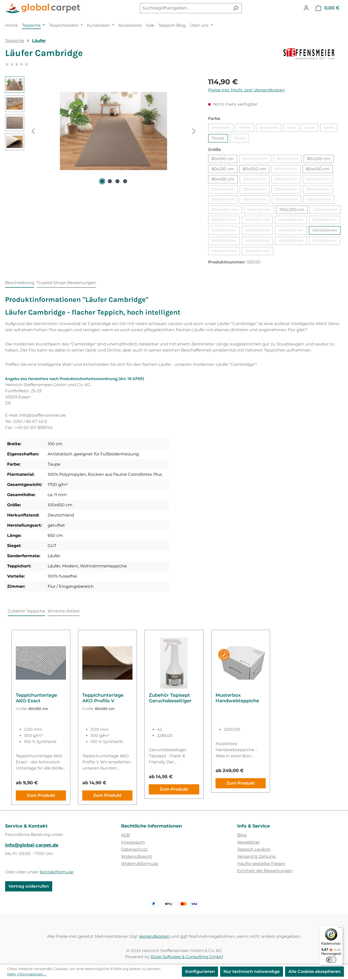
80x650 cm (224, 190)
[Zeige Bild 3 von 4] (117, 181)
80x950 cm (288, 200)
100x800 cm (292, 241)
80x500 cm (256, 180)
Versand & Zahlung (256, 856)
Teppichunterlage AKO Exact (36, 698)
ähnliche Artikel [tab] (63, 611)
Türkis (241, 139)
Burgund (270, 128)
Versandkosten (154, 936)
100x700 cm (225, 241)
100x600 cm (292, 231)
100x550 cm (259, 231)
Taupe (220, 139)
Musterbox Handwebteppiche (237, 698)
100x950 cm (259, 251)
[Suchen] (236, 8)
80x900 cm (256, 200)
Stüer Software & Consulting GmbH (187, 956)
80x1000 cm (257, 159)
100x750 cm (259, 241)
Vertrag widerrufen (28, 886)
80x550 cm (288, 180)
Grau (293, 128)
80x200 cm (318, 158)
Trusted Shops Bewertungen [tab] (66, 282)
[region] (101, 131)
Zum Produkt (41, 795)
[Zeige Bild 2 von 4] (110, 181)
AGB (125, 835)
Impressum (133, 842)
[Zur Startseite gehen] (43, 8)
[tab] (19, 283)
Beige (246, 128)
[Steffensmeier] (313, 55)
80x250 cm (222, 168)
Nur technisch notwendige (251, 971)
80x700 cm (256, 190)
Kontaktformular (57, 872)
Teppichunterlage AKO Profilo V (103, 698)
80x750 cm (288, 190)
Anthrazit (222, 128)
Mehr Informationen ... (26, 974)
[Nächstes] (194, 131)
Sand (330, 128)
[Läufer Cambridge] (113, 131)
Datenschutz (134, 849)
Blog (242, 835)
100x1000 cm (226, 210)
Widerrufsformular (139, 863)
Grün (311, 128)
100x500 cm (225, 231)
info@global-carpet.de (31, 845)
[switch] (331, 960)
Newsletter (248, 842)
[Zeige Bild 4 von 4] (125, 181)
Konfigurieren (200, 971)
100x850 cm (326, 241)
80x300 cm (254, 168)
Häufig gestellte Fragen (261, 863)
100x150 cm (260, 210)
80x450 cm (222, 179)
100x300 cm (225, 220)
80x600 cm (319, 180)
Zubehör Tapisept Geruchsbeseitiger (170, 698)
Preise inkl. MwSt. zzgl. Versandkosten (246, 90)
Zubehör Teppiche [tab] (26, 611)
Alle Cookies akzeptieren (314, 971)
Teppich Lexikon (254, 849)
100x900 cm (225, 251)
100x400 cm (292, 220)
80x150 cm (289, 159)
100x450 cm (326, 220)
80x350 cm (288, 169)
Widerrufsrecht (136, 856)
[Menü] (340, 929)
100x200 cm (291, 209)
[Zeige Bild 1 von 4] (102, 181)
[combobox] (185, 8)
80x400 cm (317, 168)
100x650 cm (326, 231)
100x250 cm (327, 210)
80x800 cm (319, 190)
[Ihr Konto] (306, 8)
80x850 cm (224, 200)
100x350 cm (259, 220)
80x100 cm (222, 158)
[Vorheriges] (33, 131)
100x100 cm (320, 200)
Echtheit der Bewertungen (265, 870)
